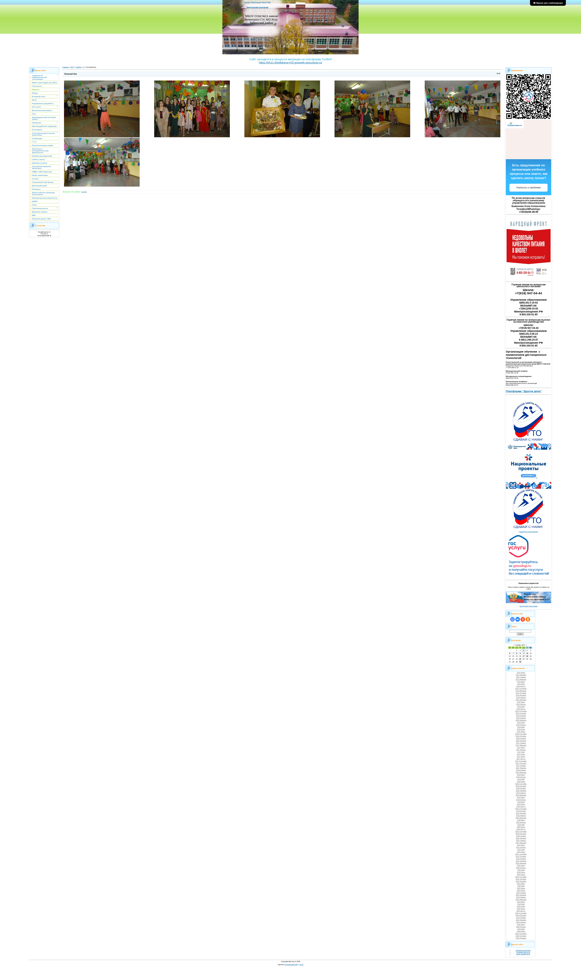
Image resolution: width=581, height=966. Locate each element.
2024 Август (521, 911)
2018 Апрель (521, 777)
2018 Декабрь (521, 791)
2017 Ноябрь (521, 766)
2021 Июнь (521, 852)
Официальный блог (523, 950)
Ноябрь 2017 (520, 645)
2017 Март (521, 747)
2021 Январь (521, 840)
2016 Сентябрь (521, 734)
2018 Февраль (521, 772)
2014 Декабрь (521, 695)
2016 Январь (521, 718)
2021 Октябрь (521, 856)
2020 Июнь (521, 827)
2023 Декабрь (521, 895)
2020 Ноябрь (521, 836)
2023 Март (521, 884)
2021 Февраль (521, 843)
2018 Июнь (521, 781)
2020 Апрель (521, 822)
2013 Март (521, 682)
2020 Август (521, 829)
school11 (84, 192)
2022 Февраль (521, 863)
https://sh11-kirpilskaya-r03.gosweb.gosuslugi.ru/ (290, 62)
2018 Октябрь (521, 786)
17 (524, 656)
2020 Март (521, 820)
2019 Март (521, 797)
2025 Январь (521, 922)
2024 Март (521, 902)
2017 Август (521, 759)
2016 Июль (521, 732)
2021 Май (521, 850)
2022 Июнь (521, 872)
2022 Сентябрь (521, 877)
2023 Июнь (521, 888)
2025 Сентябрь (521, 934)
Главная (247, 2)
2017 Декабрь (521, 768)
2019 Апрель (521, 800)
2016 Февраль (521, 720)
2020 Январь (521, 815)
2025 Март (521, 924)
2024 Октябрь (521, 915)
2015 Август (521, 709)
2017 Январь (521, 743)
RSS (269, 2)
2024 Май (521, 904)
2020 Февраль (521, 818)
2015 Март (521, 702)
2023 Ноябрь (521, 893)
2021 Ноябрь (521, 859)
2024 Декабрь (521, 920)
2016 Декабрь (521, 741)
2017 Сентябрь (521, 761)
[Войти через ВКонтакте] (517, 619)
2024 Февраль (521, 899)
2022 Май (521, 870)
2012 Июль (521, 673)
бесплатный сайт (291, 964)
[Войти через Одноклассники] (528, 619)
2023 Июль (521, 890)
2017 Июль (521, 756)
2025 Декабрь (521, 938)
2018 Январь (521, 770)
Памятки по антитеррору (528, 532)
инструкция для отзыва (528, 606)
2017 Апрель (521, 750)
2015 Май (521, 707)
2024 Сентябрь (521, 913)
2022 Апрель (521, 868)
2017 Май (521, 752)
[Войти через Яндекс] (522, 619)
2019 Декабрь (521, 813)
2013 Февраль (521, 679)
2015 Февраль (521, 700)
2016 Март (521, 722)
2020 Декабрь (521, 838)
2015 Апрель (521, 704)
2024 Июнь (521, 906)
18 (527, 656)
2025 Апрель (521, 927)
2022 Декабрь (521, 881)
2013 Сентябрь (521, 688)
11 (527, 653)
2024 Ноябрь (521, 918)
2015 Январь (521, 697)
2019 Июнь (521, 804)
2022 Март (521, 865)
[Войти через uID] (512, 619)
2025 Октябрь (521, 936)
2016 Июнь (521, 729)
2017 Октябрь (521, 763)
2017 (72, 67)
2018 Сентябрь (521, 784)
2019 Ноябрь (521, 811)
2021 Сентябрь (521, 854)
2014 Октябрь (521, 693)
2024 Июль (521, 909)
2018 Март (521, 775)
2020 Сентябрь (521, 831)
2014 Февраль (521, 691)
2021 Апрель (521, 847)
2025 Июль (521, 931)
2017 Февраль (521, 745)
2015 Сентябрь (521, 711)
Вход (264, 2)
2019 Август (521, 806)
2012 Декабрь (521, 675)
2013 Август (521, 686)
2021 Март (521, 845)
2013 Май (521, 684)
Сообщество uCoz (523, 952)
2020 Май (521, 825)
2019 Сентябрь (521, 809)
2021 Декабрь (521, 861)
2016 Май (521, 727)
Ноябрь (79, 67)
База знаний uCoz (523, 954)
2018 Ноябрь (521, 788)
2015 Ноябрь (521, 716)
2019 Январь (521, 793)
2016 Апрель (521, 725)
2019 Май (521, 802)
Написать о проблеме (528, 187)
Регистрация (256, 2)
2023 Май (521, 886)
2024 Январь (521, 897)
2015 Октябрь (521, 713)
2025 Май (521, 929)
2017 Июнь (521, 754)
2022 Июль (521, 875)
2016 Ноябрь (521, 738)
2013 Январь (521, 677)
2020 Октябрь (521, 834)
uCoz (302, 964)
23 (520, 659)
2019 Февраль (521, 795)
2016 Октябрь (521, 736)
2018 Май (521, 779)
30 (520, 662)
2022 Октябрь (521, 879)
